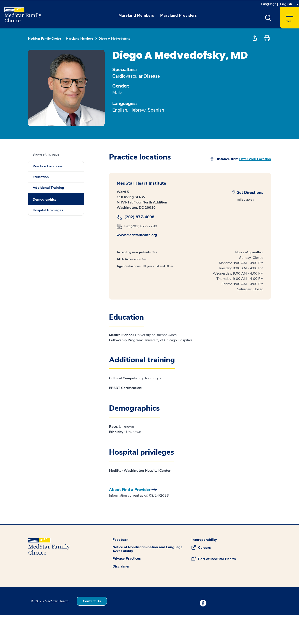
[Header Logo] (20, 13)
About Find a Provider (129, 489)
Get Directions (249, 192)
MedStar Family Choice (44, 39)
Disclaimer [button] (121, 566)
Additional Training (48, 187)
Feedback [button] (120, 539)
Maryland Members (79, 39)
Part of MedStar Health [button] (217, 559)
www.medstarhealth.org (137, 235)
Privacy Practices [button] (127, 558)
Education (41, 177)
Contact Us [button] (92, 601)
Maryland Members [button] (136, 15)
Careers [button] (204, 547)
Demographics (44, 199)
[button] (268, 17)
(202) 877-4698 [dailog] (139, 217)
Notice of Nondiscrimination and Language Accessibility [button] (148, 549)
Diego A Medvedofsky (114, 39)
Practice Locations (48, 166)
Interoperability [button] (204, 539)
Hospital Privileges (48, 210)
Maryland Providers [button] (178, 15)
